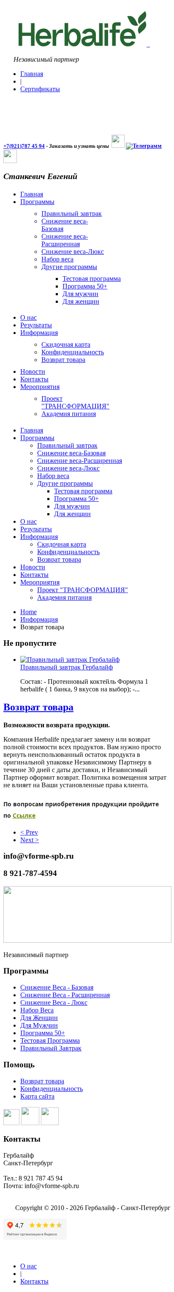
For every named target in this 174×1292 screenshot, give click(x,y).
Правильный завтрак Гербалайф (66, 667)
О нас (28, 1266)
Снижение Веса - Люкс (53, 1002)
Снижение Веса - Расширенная (65, 994)
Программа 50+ (42, 1032)
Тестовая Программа (50, 1040)
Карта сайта (37, 1096)
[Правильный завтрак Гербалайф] (70, 659)
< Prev (29, 832)
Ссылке (24, 815)
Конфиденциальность (51, 1088)
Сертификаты (40, 88)
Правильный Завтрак (51, 1048)
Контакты (34, 1281)
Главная (31, 73)
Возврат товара (38, 707)
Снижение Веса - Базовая (56, 987)
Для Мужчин (39, 1025)
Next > (29, 839)
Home (28, 611)
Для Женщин (39, 1017)
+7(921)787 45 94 (24, 146)
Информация (39, 619)
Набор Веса (37, 1010)
